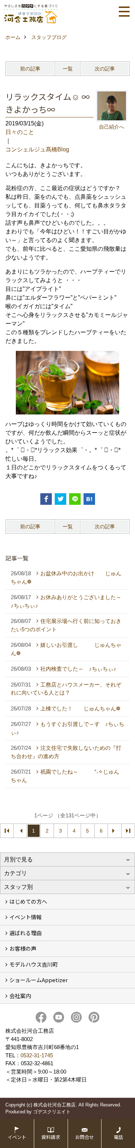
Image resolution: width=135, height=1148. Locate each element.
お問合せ (84, 1137)
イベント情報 (25, 917)
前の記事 (30, 69)
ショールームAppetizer (38, 980)
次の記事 (105, 69)
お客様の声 (22, 948)
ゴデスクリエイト (52, 1111)
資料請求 (50, 1137)
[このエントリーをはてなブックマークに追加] (89, 499)
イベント (17, 1137)
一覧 (68, 69)
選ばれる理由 (25, 933)
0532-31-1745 (37, 1055)
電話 (118, 1137)
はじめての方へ (28, 901)
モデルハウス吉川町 (33, 964)
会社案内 (20, 995)
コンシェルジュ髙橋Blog (37, 149)
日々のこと (19, 132)
